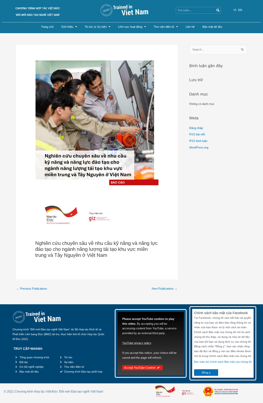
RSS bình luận (198, 140)
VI (235, 10)
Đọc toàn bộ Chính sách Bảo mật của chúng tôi (223, 361)
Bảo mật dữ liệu (212, 26)
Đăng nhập (196, 128)
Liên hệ (190, 26)
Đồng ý (206, 372)
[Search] (217, 10)
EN (240, 10)
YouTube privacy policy (136, 343)
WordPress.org (198, 147)
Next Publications (164, 288)
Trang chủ (47, 26)
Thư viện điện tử (164, 26)
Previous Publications (31, 288)
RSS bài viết (197, 134)
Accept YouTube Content (139, 367)
